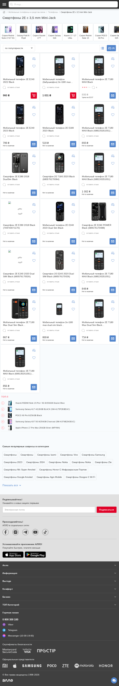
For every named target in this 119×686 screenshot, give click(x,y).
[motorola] (84, 666)
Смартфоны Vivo (69, 455)
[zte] (65, 666)
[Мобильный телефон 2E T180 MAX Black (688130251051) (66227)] (99, 114)
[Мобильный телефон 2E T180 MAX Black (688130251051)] (99, 163)
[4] (93, 87)
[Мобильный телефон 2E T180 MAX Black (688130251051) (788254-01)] (20, 357)
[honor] (106, 666)
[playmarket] (35, 554)
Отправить (11, 4)
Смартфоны (10, 455)
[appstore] (13, 554)
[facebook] (5, 532)
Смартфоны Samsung (93, 455)
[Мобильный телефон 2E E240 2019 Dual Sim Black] (59, 211)
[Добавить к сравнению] (34, 59)
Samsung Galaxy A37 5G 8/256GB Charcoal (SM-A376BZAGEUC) (45, 422)
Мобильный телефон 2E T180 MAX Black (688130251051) (97, 177)
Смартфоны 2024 (35, 462)
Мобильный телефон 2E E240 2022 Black (18, 80)
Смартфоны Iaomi (46, 455)
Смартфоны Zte (103, 462)
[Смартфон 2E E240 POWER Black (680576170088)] (99, 211)
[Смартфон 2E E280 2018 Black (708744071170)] (20, 211)
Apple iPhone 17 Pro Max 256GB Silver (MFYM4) (37, 428)
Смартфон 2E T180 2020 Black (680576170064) (59, 177)
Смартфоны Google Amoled (18, 477)
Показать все (10, 485)
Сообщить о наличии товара (113, 95)
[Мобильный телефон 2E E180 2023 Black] (59, 114)
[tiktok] (45, 532)
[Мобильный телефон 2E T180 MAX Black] (99, 66)
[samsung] (32, 666)
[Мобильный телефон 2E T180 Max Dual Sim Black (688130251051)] (99, 309)
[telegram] (25, 532)
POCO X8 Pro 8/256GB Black (28, 415)
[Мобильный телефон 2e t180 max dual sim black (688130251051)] (59, 309)
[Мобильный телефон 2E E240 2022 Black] (20, 66)
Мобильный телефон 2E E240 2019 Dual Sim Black (58, 226)
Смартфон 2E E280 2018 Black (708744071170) (19, 226)
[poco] (52, 666)
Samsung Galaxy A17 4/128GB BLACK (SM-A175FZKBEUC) (42, 409)
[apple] (15, 666)
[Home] (4, 12)
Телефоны (53, 12)
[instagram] (15, 532)
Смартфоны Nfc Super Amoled (19, 469)
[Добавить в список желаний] (34, 66)
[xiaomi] (4, 666)
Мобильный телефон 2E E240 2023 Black (18, 129)
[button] (102, 48)
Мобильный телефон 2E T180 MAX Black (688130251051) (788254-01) (18, 372)
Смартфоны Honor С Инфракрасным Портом (63, 469)
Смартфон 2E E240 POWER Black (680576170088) (96, 226)
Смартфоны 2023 (13, 462)
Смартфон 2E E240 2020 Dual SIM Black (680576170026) (18, 275)
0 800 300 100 (10, 619)
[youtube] (35, 532)
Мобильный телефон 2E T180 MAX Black (97, 80)
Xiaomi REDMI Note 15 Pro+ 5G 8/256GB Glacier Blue (40, 403)
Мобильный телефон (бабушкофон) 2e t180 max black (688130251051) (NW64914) (57, 80)
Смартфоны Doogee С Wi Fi (80, 477)
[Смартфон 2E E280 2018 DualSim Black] (20, 163)
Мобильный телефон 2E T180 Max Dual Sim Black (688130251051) (97, 323)
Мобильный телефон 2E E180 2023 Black (58, 129)
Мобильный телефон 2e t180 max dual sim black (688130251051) (58, 323)
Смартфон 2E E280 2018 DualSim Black (16, 177)
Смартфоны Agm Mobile (49, 477)
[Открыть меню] (4, 4)
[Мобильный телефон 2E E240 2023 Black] (20, 114)
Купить (34, 95)
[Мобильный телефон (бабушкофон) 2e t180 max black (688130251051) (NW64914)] (59, 66)
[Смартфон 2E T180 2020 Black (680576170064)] (59, 163)
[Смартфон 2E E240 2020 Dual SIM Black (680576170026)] (20, 260)
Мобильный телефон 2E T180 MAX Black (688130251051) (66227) (97, 129)
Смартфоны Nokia (58, 462)
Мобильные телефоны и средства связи (27, 12)
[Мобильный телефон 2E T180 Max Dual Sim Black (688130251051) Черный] (20, 309)
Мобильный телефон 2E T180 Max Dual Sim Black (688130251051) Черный (18, 323)
